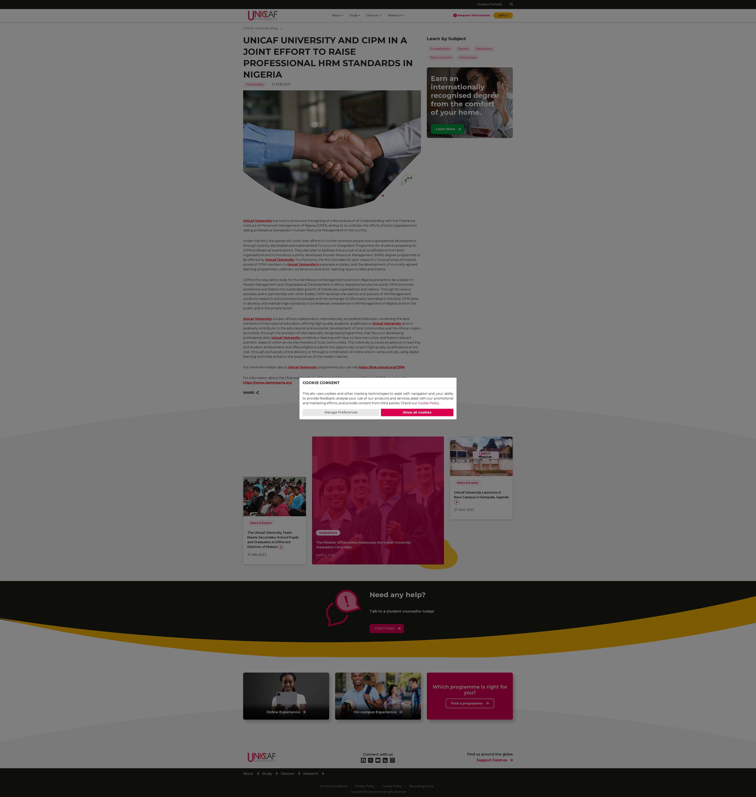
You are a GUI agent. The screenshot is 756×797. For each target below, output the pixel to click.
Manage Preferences (341, 412)
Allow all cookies (417, 412)
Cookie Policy (428, 403)
